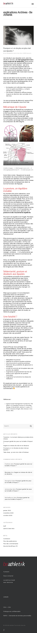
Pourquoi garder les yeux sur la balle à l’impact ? (18, 442)
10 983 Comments (27, 53)
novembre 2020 (8, 513)
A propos (6, 571)
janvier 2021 (7, 510)
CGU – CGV (7, 607)
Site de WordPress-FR (10, 546)
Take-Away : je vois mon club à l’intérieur (16, 452)
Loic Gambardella (9, 53)
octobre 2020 (7, 515)
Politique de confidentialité (11, 611)
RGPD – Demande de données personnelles (17, 615)
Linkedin (5, 597)
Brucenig (7, 472)
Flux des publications (10, 541)
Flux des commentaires (10, 543)
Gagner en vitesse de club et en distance (16, 445)
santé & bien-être (17, 53)
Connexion (6, 538)
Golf (4, 526)
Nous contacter (8, 576)
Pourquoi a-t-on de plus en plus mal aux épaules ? (16, 449)
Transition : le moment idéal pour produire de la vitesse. (18, 438)
